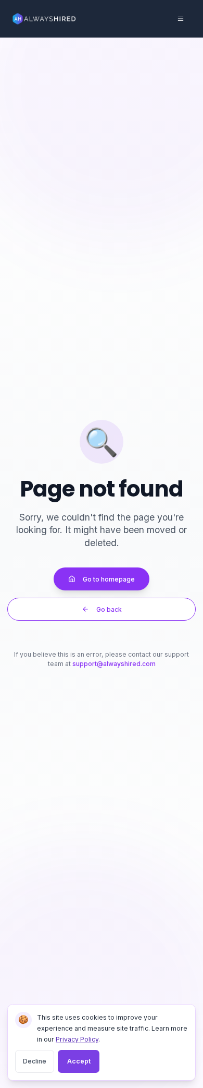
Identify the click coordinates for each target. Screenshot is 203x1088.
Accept (79, 1061)
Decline (34, 1061)
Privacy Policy (77, 1039)
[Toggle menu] (180, 18)
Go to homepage (109, 579)
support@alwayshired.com (114, 664)
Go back (109, 609)
